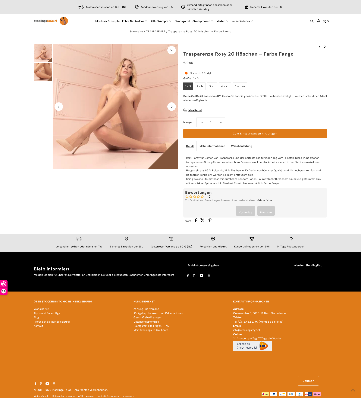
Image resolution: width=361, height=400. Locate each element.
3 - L (212, 86)
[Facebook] (188, 276)
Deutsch (308, 380)
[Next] (171, 106)
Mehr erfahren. (265, 200)
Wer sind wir (41, 309)
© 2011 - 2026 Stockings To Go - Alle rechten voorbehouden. (71, 390)
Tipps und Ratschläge (47, 313)
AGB (80, 396)
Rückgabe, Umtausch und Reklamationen (158, 313)
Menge (187, 122)
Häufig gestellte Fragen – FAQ (151, 325)
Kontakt (38, 325)
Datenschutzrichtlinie (146, 321)
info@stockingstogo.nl (246, 330)
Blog (36, 317)
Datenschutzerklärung (63, 396)
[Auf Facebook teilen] (196, 220)
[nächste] (325, 46)
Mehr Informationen (212, 146)
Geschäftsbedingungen (147, 317)
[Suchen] (311, 21)
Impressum (128, 396)
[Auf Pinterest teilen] (210, 220)
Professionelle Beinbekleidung (52, 321)
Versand (90, 396)
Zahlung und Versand (146, 309)
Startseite (136, 31)
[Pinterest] (194, 276)
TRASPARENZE (155, 31)
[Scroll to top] (353, 390)
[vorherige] (319, 46)
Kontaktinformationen (108, 396)
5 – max (240, 86)
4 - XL (225, 86)
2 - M (200, 86)
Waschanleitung (241, 146)
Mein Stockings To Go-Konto (150, 330)
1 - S (188, 86)
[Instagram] (209, 276)
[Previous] (59, 106)
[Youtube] (201, 276)
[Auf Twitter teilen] (202, 220)
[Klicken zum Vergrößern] (171, 50)
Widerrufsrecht (41, 396)
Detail (190, 146)
